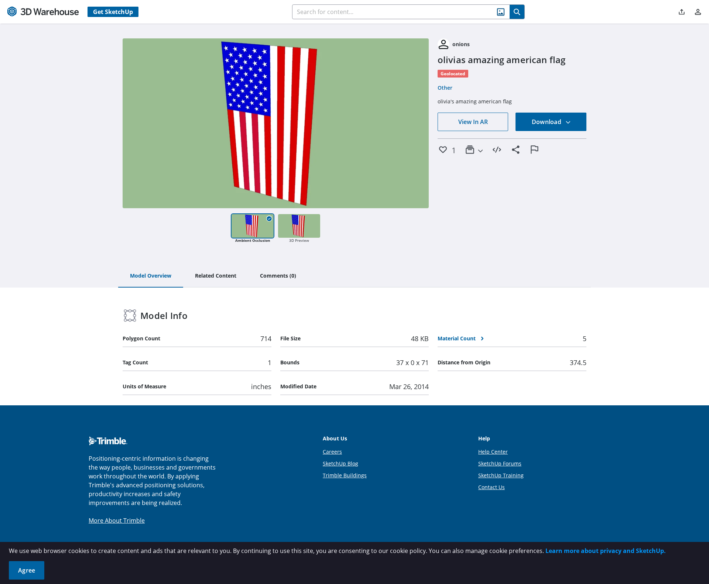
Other (445, 87)
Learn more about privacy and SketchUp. (605, 551)
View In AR (473, 122)
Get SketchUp (113, 12)
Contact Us (491, 487)
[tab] (150, 276)
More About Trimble (117, 520)
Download (547, 122)
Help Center (493, 451)
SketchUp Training (501, 475)
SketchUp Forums (499, 463)
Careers (332, 451)
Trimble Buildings (345, 475)
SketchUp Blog (340, 463)
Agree (26, 570)
